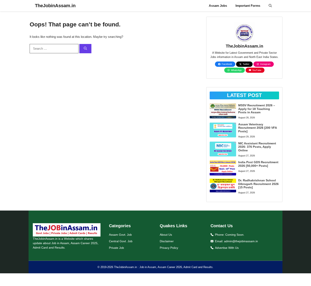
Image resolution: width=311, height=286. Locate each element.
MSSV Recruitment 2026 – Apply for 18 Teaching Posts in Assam (256, 109)
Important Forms (247, 5)
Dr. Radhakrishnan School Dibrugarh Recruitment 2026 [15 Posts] (258, 184)
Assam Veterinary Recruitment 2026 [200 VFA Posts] (257, 128)
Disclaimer (167, 241)
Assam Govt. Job (120, 234)
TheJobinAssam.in (55, 5)
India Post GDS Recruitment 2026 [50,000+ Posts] (258, 163)
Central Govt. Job (120, 241)
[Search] (85, 48)
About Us (166, 234)
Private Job (116, 247)
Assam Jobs (218, 5)
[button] (270, 5)
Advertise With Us (227, 247)
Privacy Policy (169, 247)
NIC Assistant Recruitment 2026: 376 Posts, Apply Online (257, 147)
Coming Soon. (234, 234)
